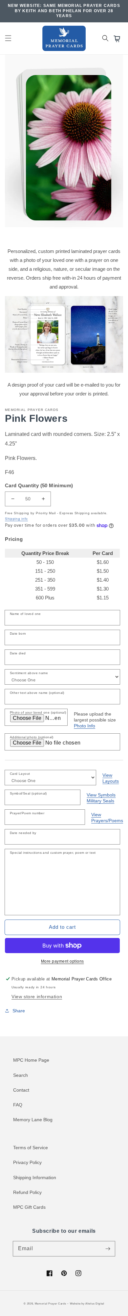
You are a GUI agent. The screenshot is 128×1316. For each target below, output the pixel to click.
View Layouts (110, 778)
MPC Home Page (31, 1060)
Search (20, 1075)
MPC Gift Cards (29, 1207)
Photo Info (84, 725)
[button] (8, 38)
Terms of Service (30, 1147)
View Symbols (101, 794)
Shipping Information (34, 1177)
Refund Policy (27, 1192)
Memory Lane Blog (33, 1119)
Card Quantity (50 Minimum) (39, 485)
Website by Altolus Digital (87, 1303)
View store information (36, 996)
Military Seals (100, 800)
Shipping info (16, 518)
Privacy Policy (27, 1162)
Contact (21, 1090)
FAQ (17, 1104)
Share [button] (18, 1010)
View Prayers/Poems (107, 817)
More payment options (62, 961)
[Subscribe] (107, 1248)
